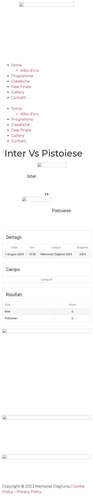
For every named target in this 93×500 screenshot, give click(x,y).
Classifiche (20, 81)
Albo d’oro (29, 70)
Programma (22, 76)
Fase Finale (21, 87)
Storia (16, 65)
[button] (46, 103)
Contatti (18, 97)
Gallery (17, 92)
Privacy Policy (29, 492)
